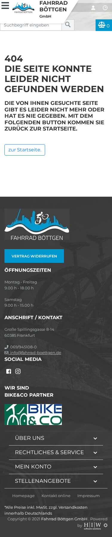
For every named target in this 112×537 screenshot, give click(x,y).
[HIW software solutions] (93, 525)
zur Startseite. (24, 150)
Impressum (88, 496)
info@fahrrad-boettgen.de (34, 352)
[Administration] (106, 525)
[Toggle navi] (5, 5)
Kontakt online (56, 496)
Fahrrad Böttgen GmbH (64, 518)
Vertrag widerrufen (34, 256)
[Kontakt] (105, 7)
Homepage (23, 496)
